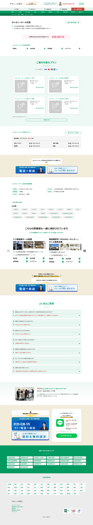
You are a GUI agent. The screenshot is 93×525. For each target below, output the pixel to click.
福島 (48, 484)
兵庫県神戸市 (37, 464)
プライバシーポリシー (16, 505)
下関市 (15, 209)
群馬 (68, 484)
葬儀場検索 (64, 9)
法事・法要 (27, 12)
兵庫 (28, 490)
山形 (42, 484)
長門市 (15, 213)
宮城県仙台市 (24, 457)
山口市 (34, 209)
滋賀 (9, 490)
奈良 (35, 490)
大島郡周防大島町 (67, 213)
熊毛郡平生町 (56, 217)
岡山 (61, 490)
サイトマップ (14, 511)
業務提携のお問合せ (16, 510)
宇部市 (25, 209)
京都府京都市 (77, 460)
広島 (68, 490)
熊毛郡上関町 (30, 217)
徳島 (81, 490)
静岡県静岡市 (37, 460)
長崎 (42, 493)
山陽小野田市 (53, 213)
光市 (78, 209)
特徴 (17, 9)
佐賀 (35, 493)
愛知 (75, 487)
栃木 (61, 484)
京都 (15, 490)
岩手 (22, 484)
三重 (81, 487)
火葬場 (20, 12)
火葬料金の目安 (46, 119)
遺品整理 (50, 12)
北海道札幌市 (11, 457)
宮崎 (61, 493)
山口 (75, 490)
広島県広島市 (64, 464)
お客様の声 (48, 9)
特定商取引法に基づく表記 (17, 506)
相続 (58, 12)
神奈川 (16, 487)
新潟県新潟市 (24, 460)
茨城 (55, 484)
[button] (85, 251)
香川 (9, 493)
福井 (42, 487)
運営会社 (80, 12)
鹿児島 (68, 493)
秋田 (35, 484)
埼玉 (75, 484)
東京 (9, 487)
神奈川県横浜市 (65, 457)
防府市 (51, 209)
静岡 (68, 487)
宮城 (28, 484)
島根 (55, 490)
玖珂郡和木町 (17, 217)
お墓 (35, 12)
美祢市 (34, 213)
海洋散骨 (43, 12)
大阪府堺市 (24, 464)
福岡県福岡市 (11, 467)
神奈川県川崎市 (78, 457)
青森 (15, 484)
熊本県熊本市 (24, 467)
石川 (35, 487)
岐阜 (61, 487)
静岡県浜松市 (51, 460)
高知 (22, 493)
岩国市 (69, 209)
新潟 (22, 487)
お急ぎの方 (79, 9)
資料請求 (73, 12)
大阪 (22, 490)
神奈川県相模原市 (12, 460)
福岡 (28, 493)
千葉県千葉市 (51, 457)
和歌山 (42, 490)
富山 (28, 487)
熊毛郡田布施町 (43, 217)
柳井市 (25, 213)
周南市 (43, 213)
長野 (55, 487)
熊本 (48, 493)
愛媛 (15, 493)
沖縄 (75, 493)
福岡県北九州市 (78, 464)
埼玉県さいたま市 (38, 457)
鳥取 (48, 490)
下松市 (60, 209)
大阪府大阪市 (11, 464)
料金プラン (33, 9)
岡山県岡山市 (51, 464)
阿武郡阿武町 (68, 217)
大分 (55, 493)
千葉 (81, 484)
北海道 (9, 484)
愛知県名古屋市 (65, 460)
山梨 (48, 487)
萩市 (42, 209)
